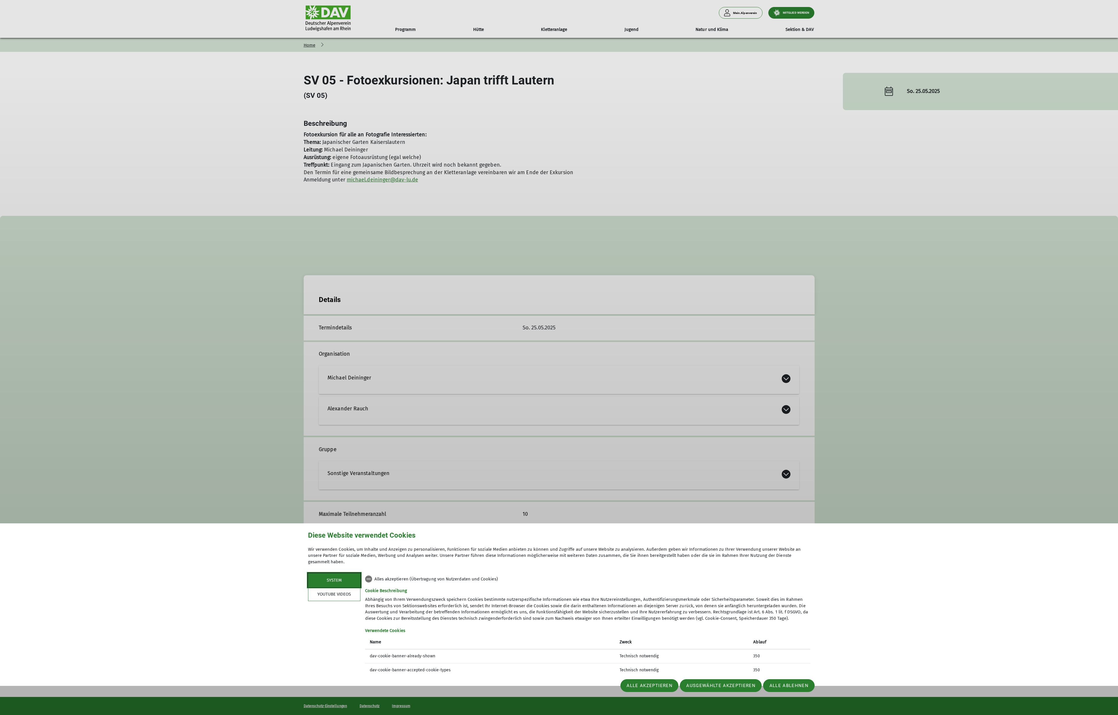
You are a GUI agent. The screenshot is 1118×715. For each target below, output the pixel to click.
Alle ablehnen (789, 685)
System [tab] (334, 580)
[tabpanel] (587, 625)
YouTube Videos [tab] (334, 594)
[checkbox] (587, 579)
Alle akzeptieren (649, 685)
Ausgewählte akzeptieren (721, 685)
